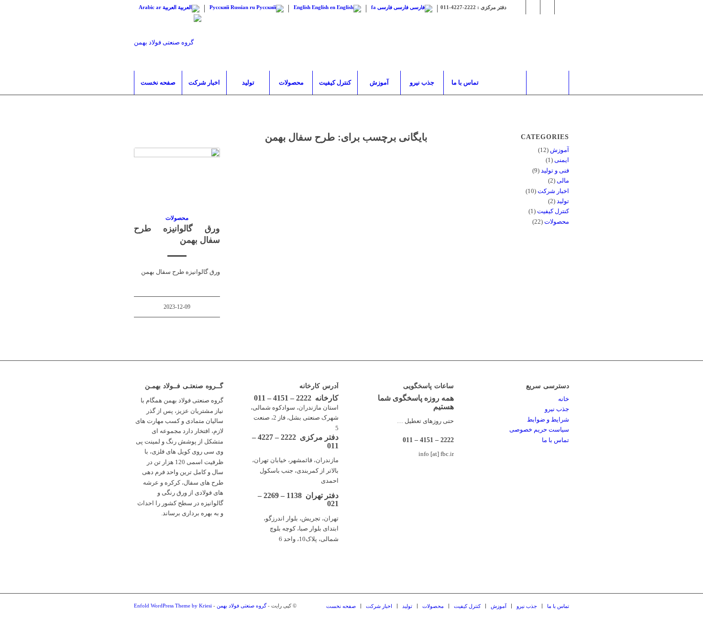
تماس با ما (555, 440)
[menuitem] (158, 83)
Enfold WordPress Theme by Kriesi (173, 605)
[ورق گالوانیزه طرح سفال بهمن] (177, 175)
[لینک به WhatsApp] (533, 7)
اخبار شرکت (553, 191)
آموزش (559, 149)
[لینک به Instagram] (519, 7)
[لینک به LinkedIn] (547, 7)
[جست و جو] (547, 83)
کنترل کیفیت (553, 211)
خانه (563, 398)
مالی (563, 180)
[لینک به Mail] (562, 7)
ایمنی (561, 159)
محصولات (176, 218)
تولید (563, 201)
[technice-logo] (167, 42)
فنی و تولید (555, 170)
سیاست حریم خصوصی (539, 429)
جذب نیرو (557, 408)
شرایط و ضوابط (548, 419)
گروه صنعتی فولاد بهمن (241, 605)
